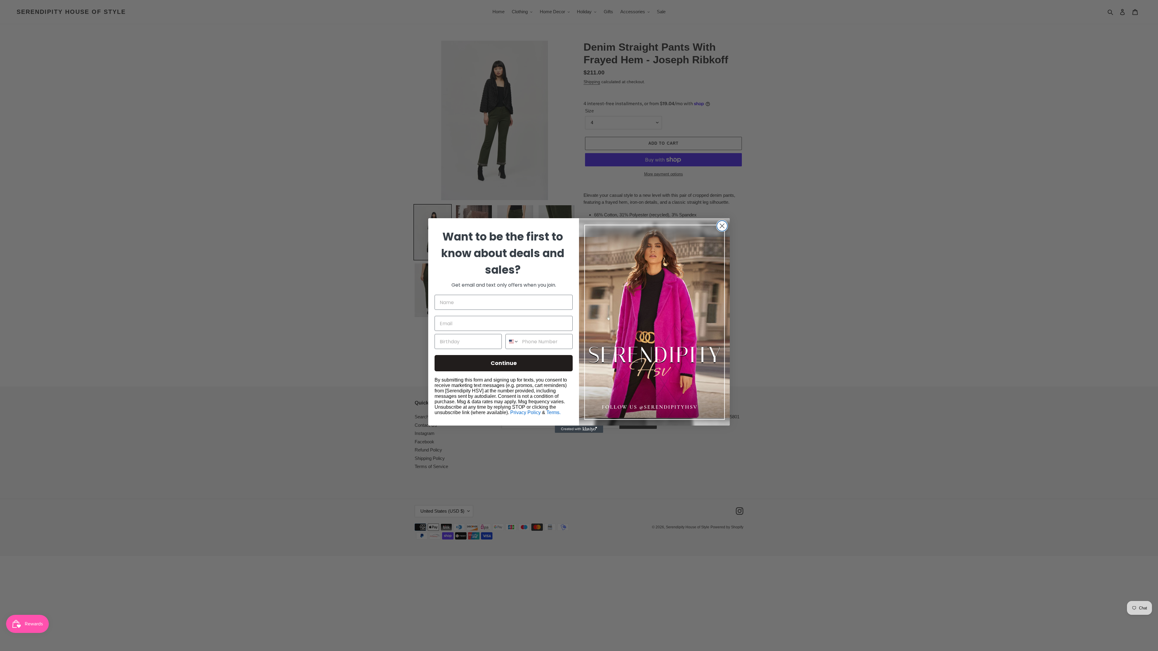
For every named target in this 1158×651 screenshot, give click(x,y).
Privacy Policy (525, 412)
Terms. (553, 412)
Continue (504, 363)
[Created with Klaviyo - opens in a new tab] (579, 429)
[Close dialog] (722, 226)
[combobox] (512, 341)
